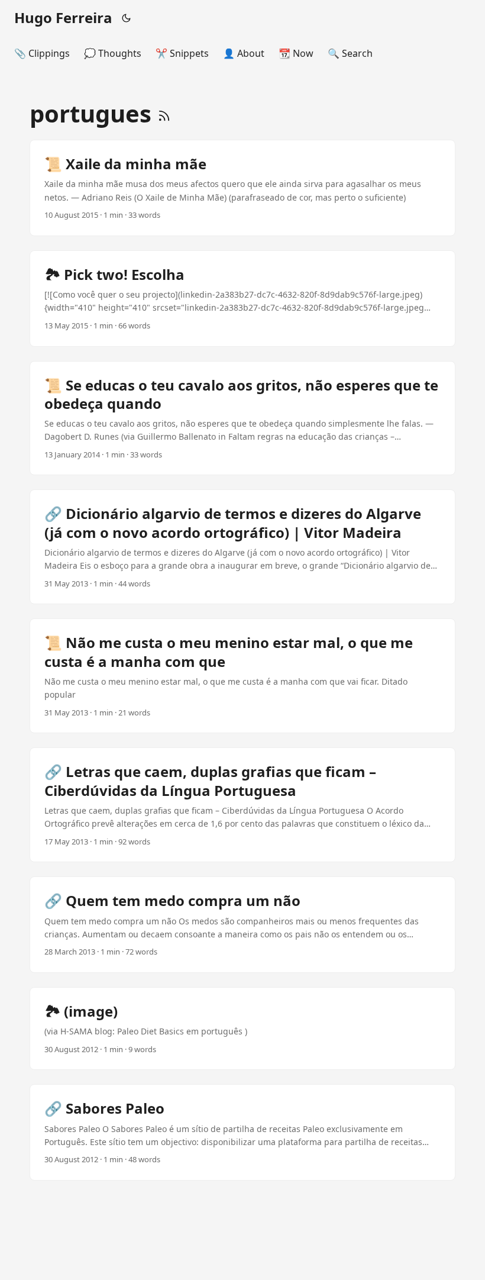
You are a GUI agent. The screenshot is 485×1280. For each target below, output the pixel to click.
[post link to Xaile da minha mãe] (242, 188)
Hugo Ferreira (63, 17)
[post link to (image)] (242, 1028)
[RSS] (164, 113)
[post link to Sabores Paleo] (242, 1132)
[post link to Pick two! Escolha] (242, 298)
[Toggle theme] (126, 18)
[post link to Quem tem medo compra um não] (242, 924)
